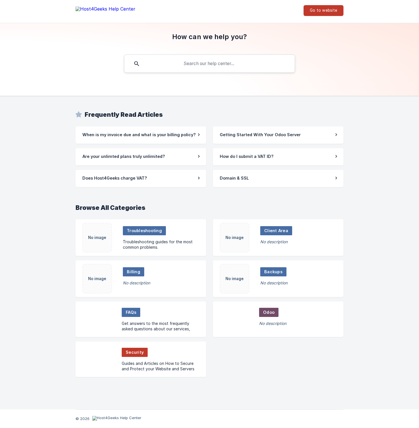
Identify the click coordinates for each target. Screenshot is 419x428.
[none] (105, 10)
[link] (141, 135)
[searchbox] (209, 64)
